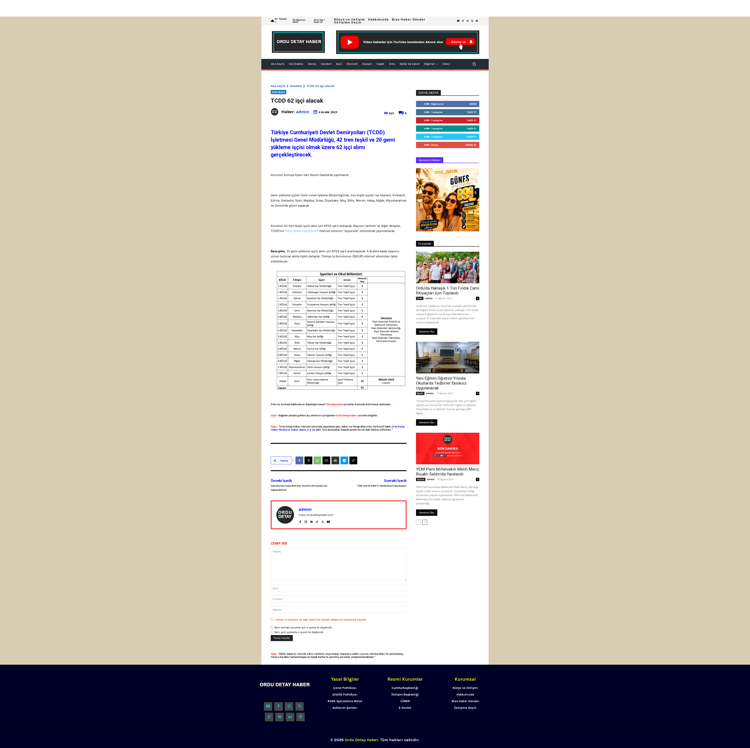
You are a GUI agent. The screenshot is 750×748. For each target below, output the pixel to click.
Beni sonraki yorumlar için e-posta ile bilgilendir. (304, 627)
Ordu (419, 298)
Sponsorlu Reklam (429, 160)
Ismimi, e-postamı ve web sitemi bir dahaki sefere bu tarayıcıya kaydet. (321, 619)
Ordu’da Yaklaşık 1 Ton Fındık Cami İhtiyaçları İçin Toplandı (447, 290)
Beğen (473, 103)
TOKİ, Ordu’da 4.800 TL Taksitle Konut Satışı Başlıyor (382, 486)
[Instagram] (467, 21)
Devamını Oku (426, 331)
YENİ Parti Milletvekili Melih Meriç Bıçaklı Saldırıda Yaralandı (447, 471)
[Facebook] (463, 21)
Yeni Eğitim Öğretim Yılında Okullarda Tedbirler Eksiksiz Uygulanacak (441, 383)
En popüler (424, 243)
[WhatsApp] (317, 460)
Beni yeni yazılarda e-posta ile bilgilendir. (299, 632)
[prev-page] (418, 522)
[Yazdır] (335, 460)
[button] (474, 64)
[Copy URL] (353, 460)
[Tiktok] (269, 717)
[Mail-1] (477, 21)
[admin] (276, 112)
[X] (308, 460)
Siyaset (420, 479)
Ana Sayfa (278, 86)
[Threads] (300, 717)
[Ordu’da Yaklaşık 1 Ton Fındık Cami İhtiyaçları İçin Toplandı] (447, 267)
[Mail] (311, 521)
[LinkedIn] (290, 717)
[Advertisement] (117, 8)
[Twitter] (472, 21)
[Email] (326, 460)
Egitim (420, 393)
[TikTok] (317, 521)
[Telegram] (344, 460)
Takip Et (472, 112)
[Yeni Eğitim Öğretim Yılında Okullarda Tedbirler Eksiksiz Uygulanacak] (447, 357)
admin (302, 111)
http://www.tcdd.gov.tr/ (301, 231)
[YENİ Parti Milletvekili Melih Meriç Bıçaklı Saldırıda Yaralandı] (447, 448)
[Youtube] (458, 21)
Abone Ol (471, 144)
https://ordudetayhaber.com (316, 514)
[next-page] (424, 522)
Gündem (296, 86)
